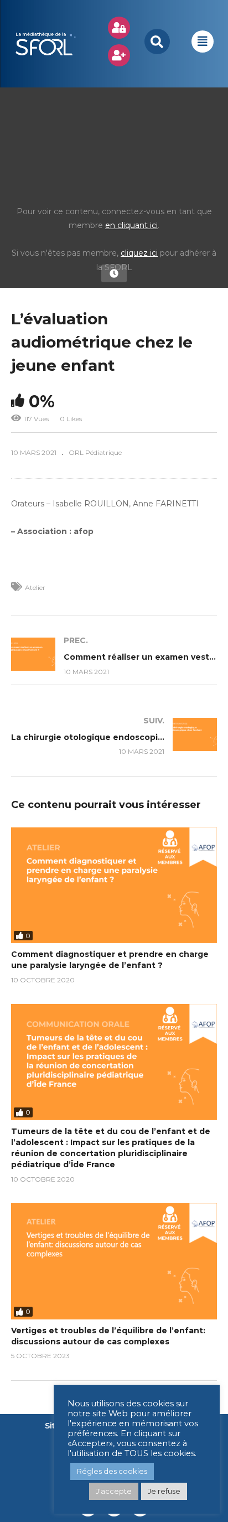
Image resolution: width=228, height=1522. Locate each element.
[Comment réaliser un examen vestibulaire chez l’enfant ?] (114, 655)
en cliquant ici (131, 225)
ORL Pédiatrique (95, 452)
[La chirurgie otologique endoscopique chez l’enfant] (114, 736)
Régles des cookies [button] (112, 1471)
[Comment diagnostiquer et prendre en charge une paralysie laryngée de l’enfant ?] (114, 885)
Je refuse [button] (164, 1491)
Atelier (35, 587)
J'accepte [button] (114, 1491)
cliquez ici (139, 253)
